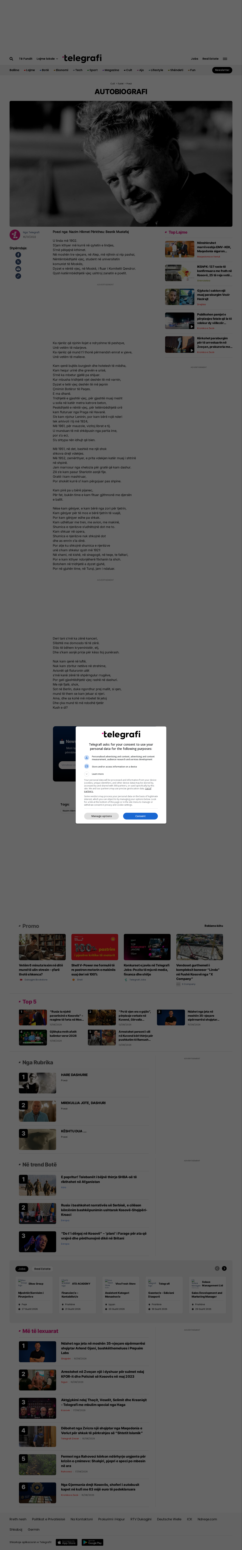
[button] (121, 774)
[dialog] (121, 775)
